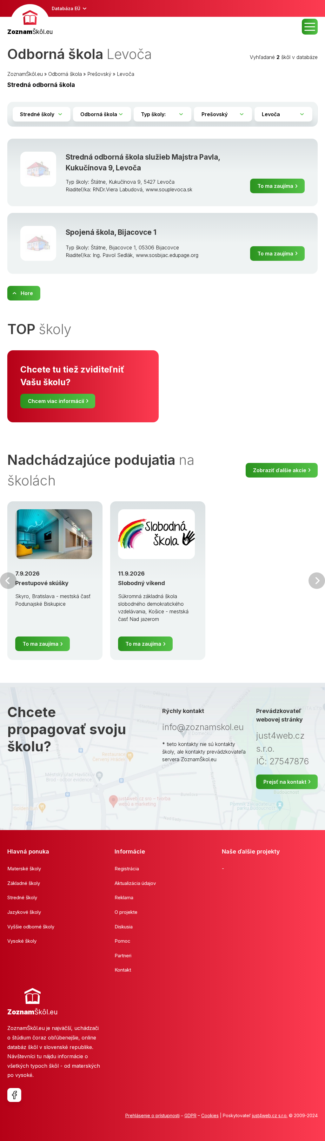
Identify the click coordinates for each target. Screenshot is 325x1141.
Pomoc (122, 941)
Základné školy (23, 883)
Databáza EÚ (66, 8)
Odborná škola (65, 74)
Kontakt (123, 970)
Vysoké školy (21, 941)
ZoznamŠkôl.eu (25, 74)
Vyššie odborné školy (30, 927)
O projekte (126, 912)
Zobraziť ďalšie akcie (279, 470)
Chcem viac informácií (56, 401)
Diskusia (124, 927)
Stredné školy (22, 897)
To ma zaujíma (275, 186)
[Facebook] (14, 1095)
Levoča (125, 74)
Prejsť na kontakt (284, 782)
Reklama (124, 897)
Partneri (123, 956)
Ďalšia (316, 580)
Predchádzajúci (8, 580)
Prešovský (99, 74)
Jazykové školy (24, 912)
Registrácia (127, 869)
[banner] (30, 20)
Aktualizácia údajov (135, 883)
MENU (310, 27)
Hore (27, 293)
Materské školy (24, 869)
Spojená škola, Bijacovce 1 (111, 232)
